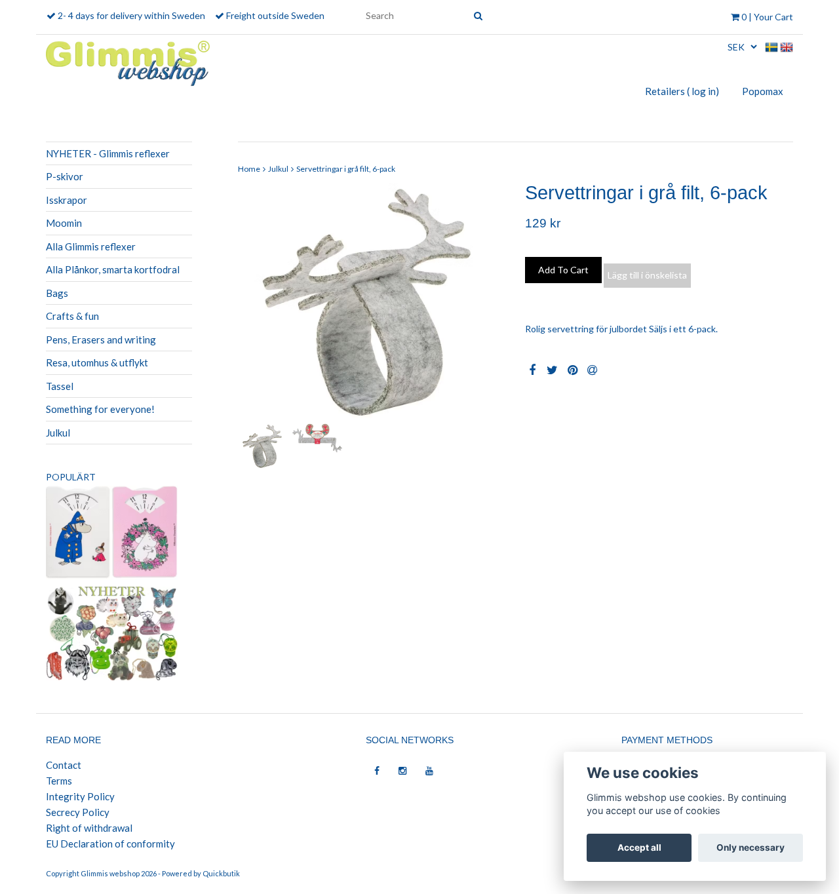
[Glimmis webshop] (128, 60)
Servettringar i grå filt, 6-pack (345, 169)
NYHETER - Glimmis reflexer (108, 153)
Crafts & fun (72, 316)
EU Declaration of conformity (110, 843)
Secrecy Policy (77, 812)
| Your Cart (767, 16)
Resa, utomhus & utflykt (97, 362)
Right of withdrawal (89, 828)
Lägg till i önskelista (647, 275)
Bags (57, 293)
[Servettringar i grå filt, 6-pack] (372, 301)
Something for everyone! (100, 409)
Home (249, 169)
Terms (59, 781)
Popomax (762, 91)
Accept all (639, 847)
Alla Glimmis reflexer (91, 246)
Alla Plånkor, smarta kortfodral (113, 269)
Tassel (59, 386)
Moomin (64, 223)
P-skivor (64, 176)
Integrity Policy (80, 796)
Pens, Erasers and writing (101, 339)
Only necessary (750, 847)
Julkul (58, 432)
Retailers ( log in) (682, 91)
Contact (63, 765)
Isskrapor (66, 200)
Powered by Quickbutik (201, 873)
